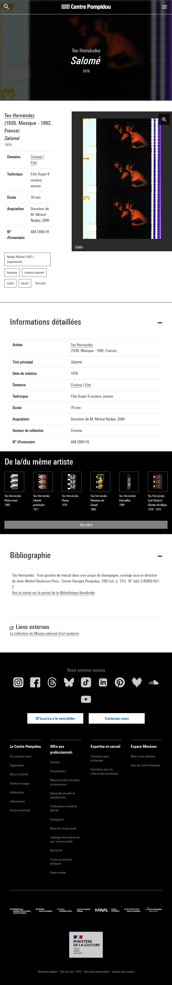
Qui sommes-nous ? (21, 756)
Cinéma (36, 156)
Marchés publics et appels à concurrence (65, 782)
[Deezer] (136, 684)
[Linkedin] (103, 684)
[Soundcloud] (153, 684)
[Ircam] (46, 913)
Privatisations (58, 771)
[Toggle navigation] (164, 7)
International (17, 801)
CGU (79, 971)
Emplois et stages (19, 783)
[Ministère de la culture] (86, 945)
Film (34, 162)
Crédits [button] (79, 247)
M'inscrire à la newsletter (55, 718)
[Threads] (52, 684)
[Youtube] (86, 701)
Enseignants (57, 819)
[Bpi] (23, 913)
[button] (86, 322)
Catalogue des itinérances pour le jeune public (65, 839)
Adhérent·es (17, 792)
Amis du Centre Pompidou (145, 765)
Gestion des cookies (123, 971)
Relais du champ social (63, 828)
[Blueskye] (69, 684)
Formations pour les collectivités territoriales (104, 771)
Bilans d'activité (19, 774)
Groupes (55, 762)
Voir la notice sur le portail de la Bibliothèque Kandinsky (53, 592)
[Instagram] (18, 684)
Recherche (56, 850)
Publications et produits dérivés (63, 808)
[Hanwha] (153, 913)
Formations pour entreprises (99, 758)
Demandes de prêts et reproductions (62, 795)
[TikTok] (86, 684)
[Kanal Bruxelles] (109, 913)
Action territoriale (20, 810)
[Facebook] (35, 684)
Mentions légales (48, 971)
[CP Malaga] (86, 913)
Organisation (17, 765)
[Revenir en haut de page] (161, 974)
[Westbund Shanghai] (134, 913)
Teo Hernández (19, 115)
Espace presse (58, 872)
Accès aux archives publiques (61, 861)
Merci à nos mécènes (143, 756)
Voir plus (86, 524)
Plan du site (67, 971)
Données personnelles (97, 971)
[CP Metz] (67, 913)
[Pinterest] (119, 684)
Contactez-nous (117, 718)
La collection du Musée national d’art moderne (44, 633)
